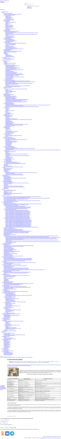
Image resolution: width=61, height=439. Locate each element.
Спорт (7, 129)
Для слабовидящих (5, 11)
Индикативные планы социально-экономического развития (15, 74)
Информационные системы (8, 49)
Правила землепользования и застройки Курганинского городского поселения (18, 212)
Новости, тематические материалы (9, 257)
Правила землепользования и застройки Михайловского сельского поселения (17, 213)
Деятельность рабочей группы (8, 353)
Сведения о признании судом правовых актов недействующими (14, 174)
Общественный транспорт (10, 113)
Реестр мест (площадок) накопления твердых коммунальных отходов (16, 139)
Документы (7, 156)
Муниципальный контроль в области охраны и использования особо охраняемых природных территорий (22, 32)
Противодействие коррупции (10, 125)
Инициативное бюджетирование (11, 91)
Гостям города (8, 108)
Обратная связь (8, 154)
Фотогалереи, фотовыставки (10, 158)
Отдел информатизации (7, 159)
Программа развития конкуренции (11, 72)
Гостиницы (7, 112)
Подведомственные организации (9, 19)
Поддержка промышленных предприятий (12, 75)
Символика (5, 62)
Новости (7, 24)
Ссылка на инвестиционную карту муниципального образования (16, 301)
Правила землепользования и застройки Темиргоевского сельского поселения (17, 217)
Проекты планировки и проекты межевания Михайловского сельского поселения (18, 222)
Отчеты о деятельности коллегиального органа (13, 305)
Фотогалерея (6, 165)
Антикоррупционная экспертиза (9, 266)
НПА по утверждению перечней (11, 296)
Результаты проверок (7, 38)
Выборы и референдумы (9, 26)
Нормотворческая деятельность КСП (11, 118)
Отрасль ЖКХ (8, 140)
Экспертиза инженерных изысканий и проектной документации (14, 230)
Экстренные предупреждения (10, 35)
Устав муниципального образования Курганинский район (13, 14)
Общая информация (7, 60)
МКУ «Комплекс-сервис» (8, 161)
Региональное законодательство (10, 294)
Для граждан (8, 323)
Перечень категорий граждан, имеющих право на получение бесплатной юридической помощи (18, 283)
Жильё (5, 277)
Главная (1, 357)
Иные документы (8, 306)
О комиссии (7, 21)
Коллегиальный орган (7, 302)
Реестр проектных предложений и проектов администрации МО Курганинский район (17, 287)
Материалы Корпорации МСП (8, 307)
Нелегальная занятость (5, 351)
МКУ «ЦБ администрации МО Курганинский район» (12, 162)
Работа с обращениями (9, 123)
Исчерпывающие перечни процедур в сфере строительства (13, 229)
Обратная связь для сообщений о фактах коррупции (12, 270)
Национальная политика (6, 336)
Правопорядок (4, 320)
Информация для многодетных (10, 97)
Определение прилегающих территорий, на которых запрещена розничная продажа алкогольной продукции (22, 106)
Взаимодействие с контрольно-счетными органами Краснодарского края (17, 124)
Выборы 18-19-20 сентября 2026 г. (11, 22)
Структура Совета (8, 15)
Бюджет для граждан (9, 90)
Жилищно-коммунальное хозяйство (9, 137)
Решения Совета (8, 16)
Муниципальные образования (10, 300)
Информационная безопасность (10, 31)
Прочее (7, 312)
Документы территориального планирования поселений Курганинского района (18, 207)
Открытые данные (5, 289)
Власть (3, 12)
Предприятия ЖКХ (9, 144)
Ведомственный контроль (8, 192)
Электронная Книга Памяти (6, 339)
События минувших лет (9, 157)
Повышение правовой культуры (10, 28)
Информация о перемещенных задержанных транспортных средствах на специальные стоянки (20, 148)
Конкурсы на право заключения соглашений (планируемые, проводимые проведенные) (19, 83)
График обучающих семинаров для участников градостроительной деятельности (16, 232)
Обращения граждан (5, 175)
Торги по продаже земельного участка (10, 199)
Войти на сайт (2, 9)
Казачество (5, 329)
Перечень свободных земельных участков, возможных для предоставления (17, 99)
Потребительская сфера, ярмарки (9, 103)
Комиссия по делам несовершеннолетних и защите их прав (11, 313)
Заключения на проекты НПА (10, 173)
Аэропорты (7, 109)
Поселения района (7, 30)
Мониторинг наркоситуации (8, 250)
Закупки (3, 189)
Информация (6, 53)
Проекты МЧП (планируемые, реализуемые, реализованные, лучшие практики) (18, 80)
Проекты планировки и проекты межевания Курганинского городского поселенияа (18, 221)
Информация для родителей (8, 255)
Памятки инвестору (9, 79)
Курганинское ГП (6, 342)
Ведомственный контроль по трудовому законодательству (14, 48)
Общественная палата (7, 126)
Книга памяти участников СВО (9, 350)
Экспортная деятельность (9, 77)
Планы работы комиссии (8, 247)
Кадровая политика (7, 42)
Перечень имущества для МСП (10, 297)
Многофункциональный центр (8, 281)
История (5, 61)
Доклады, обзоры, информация (10, 44)
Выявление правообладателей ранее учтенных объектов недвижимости (17, 101)
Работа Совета (6, 185)
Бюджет (7, 89)
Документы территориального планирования (11, 205)
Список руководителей (7, 58)
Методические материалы (8, 183)
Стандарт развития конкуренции (11, 68)
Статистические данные (9, 78)
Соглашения (6, 170)
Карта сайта (59, 436)
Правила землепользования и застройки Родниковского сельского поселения (17, 216)
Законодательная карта (7, 180)
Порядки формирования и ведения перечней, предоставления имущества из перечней (19, 295)
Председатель (8, 120)
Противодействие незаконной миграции (10, 330)
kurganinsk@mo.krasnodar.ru (7, 424)
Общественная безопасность (10, 37)
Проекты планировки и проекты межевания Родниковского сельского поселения (18, 225)
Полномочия (8, 117)
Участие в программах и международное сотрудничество (12, 51)
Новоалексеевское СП (7, 344)
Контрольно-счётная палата (8, 115)
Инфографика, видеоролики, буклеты (9, 234)
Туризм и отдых (6, 107)
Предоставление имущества (10, 310)
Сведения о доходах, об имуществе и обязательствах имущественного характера (16, 268)
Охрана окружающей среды (8, 278)
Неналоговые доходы (9, 102)
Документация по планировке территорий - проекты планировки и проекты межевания (17, 218)
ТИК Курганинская (7, 20)
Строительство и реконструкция (9, 276)
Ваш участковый (8, 324)
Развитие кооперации (9, 134)
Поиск (55, 436)
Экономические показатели (10, 66)
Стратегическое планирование (10, 64)
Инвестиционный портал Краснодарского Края (13, 86)
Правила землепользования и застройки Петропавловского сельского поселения (18, 215)
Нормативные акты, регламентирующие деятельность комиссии (13, 246)
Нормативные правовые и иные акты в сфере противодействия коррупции (15, 265)
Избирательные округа (9, 17)
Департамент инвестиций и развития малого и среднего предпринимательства (18, 85)
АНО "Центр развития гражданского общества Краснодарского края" (14, 334)
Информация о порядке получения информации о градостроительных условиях (16, 204)
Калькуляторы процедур (7, 233)
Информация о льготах (9, 299)
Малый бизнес (8, 70)
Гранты (7, 136)
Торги (3, 195)
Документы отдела (8, 143)
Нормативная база (8, 321)
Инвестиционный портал (8, 87)
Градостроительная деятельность (7, 202)
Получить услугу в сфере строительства (10, 228)
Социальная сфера (7, 127)
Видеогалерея (6, 164)
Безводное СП (6, 340)
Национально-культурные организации (10, 338)
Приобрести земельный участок (9, 227)
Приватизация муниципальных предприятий (11, 201)
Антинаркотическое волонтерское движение (11, 253)
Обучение (7, 27)
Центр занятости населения (10, 132)
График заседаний (8, 304)
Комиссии (7, 45)
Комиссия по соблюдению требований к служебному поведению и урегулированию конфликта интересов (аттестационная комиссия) (24, 269)
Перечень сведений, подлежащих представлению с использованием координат (16, 291)
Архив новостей (8, 153)
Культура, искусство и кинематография (12, 131)
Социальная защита (9, 130)
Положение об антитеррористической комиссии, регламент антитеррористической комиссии (18, 259)
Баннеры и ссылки (8, 23)
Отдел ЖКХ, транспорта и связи (11, 138)
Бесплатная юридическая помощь (7, 282)
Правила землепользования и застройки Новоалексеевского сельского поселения (18, 214)
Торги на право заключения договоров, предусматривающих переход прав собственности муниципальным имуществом (22, 196)
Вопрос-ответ (6, 308)
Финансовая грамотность (9, 71)
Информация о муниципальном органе (9, 357)
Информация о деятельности (10, 122)
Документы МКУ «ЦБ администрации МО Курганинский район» (16, 163)
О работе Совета (8, 18)
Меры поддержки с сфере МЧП (10, 82)
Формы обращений (7, 169)
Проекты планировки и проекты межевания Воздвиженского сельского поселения (18, 219)
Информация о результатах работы (11, 327)
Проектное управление (5, 285)
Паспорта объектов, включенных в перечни (12, 298)
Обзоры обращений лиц (7, 179)
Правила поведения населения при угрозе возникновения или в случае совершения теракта (18, 258)
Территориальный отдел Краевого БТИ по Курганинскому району (16, 100)
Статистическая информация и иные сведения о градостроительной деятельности (16, 231)
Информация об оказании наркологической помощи (12, 251)
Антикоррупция (6, 171)
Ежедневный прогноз (9, 36)
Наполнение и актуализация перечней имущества (13, 309)
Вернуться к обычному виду (4, 0)
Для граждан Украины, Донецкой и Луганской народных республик (14, 260)
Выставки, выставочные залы (10, 110)
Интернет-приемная (7, 176)
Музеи (7, 111)
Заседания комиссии (7, 316)
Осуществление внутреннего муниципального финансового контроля (16, 88)
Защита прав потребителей (10, 104)
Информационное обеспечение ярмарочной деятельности (14, 105)
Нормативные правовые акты (8, 168)
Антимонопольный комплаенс (6, 271)
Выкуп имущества (8, 311)
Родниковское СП (6, 346)
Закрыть (1, 1)
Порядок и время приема (8, 177)
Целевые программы (7, 95)
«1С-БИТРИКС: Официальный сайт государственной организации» (50, 437)
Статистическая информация (10, 39)
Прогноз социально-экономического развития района (14, 73)
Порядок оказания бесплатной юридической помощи (12, 284)
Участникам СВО (5, 348)
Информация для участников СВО (11, 98)
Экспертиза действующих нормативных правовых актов (14, 69)
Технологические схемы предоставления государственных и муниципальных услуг (17, 275)
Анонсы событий (8, 55)
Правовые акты (6, 280)
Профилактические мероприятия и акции (10, 249)
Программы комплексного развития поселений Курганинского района (16, 208)
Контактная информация (9, 46)
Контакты (5, 52)
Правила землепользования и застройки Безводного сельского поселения (17, 210)
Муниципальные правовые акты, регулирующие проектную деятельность (15, 286)
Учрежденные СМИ (7, 50)
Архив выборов (8, 29)
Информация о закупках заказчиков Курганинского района (13, 193)
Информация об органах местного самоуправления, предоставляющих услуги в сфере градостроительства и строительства (22, 203)
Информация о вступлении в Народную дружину (13, 328)
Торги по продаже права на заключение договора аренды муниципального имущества (17, 197)
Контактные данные (7, 317)
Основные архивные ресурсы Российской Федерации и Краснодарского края (17, 155)
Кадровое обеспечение (9, 121)
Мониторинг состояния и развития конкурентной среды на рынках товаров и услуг (17, 182)
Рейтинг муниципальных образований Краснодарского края (15, 76)
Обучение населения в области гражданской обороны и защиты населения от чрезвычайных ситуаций (21, 34)
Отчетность (5, 191)
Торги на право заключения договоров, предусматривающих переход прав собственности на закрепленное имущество (22, 200)
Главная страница (6, 244)
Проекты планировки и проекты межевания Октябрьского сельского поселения (18, 223)
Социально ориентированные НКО (9, 335)
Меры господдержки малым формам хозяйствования (14, 135)
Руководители (4, 57)
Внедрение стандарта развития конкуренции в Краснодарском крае (14, 186)
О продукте (45, 436)
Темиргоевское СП (7, 347)
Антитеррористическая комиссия (7, 256)
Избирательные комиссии (10, 25)
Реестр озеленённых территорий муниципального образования (13, 166)
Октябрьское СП (6, 345)
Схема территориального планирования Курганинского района (15, 206)
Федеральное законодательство (10, 293)
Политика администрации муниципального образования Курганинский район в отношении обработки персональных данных (19, 429)
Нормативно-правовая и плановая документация (11, 315)
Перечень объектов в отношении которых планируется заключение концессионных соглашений (20, 81)
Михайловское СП (7, 343)
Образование (8, 128)
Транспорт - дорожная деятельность (9, 146)
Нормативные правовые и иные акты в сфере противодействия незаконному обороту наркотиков (19, 245)
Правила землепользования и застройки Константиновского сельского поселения (18, 211)
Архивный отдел (6, 150)
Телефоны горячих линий (8, 354)
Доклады (5, 273)
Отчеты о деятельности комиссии (9, 248)
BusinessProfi (14, 427)
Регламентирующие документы (10, 303)
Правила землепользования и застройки (10, 209)
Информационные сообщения (10, 56)
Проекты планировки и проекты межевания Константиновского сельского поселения (19, 220)
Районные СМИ (6, 114)
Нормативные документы (8, 352)
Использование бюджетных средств (11, 40)
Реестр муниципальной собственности (10, 63)
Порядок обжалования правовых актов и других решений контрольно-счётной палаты (19, 119)
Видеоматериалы (6, 252)
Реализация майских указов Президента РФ (12, 65)
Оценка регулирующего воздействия (11, 67)
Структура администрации (8, 13)
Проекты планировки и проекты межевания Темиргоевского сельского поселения (18, 226)
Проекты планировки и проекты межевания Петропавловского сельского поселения (19, 224)
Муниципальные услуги (6, 274)
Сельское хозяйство (7, 133)
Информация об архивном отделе (11, 151)
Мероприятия (6, 187)
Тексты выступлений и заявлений (9, 59)
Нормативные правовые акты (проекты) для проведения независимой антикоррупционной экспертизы (21, 172)
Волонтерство (4, 331)
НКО (3, 332)
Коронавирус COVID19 (9, 33)
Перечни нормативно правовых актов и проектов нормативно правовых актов (16, 272)
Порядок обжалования (7, 178)
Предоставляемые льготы (9, 41)
